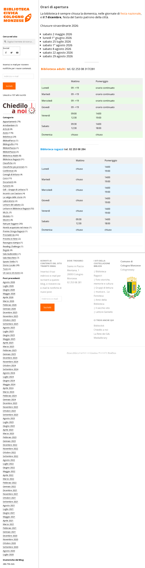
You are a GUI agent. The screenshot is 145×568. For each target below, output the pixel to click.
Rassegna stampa (11, 242)
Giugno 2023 (9, 425)
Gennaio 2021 (9, 531)
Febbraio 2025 (9, 350)
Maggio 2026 (9, 293)
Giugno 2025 (9, 335)
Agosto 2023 (9, 418)
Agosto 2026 (9, 282)
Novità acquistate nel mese (15, 227)
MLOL (5, 212)
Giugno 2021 (9, 512)
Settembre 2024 (10, 369)
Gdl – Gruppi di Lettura (14, 189)
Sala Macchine (9, 257)
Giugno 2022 (9, 467)
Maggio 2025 (9, 339)
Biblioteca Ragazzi (11, 159)
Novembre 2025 (10, 316)
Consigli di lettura (11, 174)
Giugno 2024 (9, 380)
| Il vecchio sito (102, 308)
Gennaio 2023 (9, 441)
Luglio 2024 (8, 376)
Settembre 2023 (10, 414)
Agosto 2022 (9, 460)
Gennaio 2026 (9, 308)
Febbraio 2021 (9, 528)
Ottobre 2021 (9, 497)
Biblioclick (99, 325)
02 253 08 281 (74, 282)
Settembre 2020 (10, 547)
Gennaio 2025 (9, 354)
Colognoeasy (127, 269)
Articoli (6, 129)
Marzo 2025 (8, 346)
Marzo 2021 (8, 524)
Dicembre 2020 (10, 535)
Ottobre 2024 (9, 365)
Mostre (6, 219)
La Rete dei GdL (102, 333)
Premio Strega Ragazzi (13, 231)
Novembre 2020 (10, 539)
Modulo (6, 216)
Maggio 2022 (9, 471)
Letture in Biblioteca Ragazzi (16, 208)
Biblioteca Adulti (10, 155)
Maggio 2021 (9, 516)
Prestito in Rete (10, 238)
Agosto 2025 (9, 327)
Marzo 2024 (8, 391)
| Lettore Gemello (103, 311)
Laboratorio (8, 201)
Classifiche (8, 163)
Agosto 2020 (9, 550)
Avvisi (5, 132)
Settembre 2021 (10, 501)
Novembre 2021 (10, 493)
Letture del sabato (12, 204)
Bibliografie (8, 144)
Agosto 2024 (9, 372)
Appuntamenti (9, 121)
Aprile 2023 (8, 429)
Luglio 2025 (8, 331)
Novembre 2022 (10, 448)
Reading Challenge (11, 246)
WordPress (112, 352)
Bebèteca (7, 136)
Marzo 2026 (8, 301)
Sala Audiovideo (10, 253)
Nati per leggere (10, 223)
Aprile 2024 (8, 388)
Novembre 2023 (10, 407)
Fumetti (6, 185)
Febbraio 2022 (9, 482)
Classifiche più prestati (13, 166)
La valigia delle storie (13, 197)
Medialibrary (100, 337)
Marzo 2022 (8, 478)
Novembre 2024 (10, 361)
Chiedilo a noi (101, 329)
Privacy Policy (72, 352)
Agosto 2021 (9, 505)
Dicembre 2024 (10, 357)
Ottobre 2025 (9, 320)
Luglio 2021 (8, 509)
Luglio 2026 (8, 285)
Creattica (94, 352)
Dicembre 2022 (10, 444)
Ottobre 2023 (9, 410)
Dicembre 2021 (10, 490)
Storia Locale (9, 265)
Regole (6, 250)
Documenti (8, 182)
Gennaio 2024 (9, 399)
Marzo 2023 (8, 433)
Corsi (5, 178)
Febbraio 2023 (9, 437)
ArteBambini (9, 125)
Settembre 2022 (10, 456)
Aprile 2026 (8, 297)
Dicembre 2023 (10, 403)
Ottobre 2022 (9, 452)
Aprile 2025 (8, 342)
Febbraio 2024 (9, 395)
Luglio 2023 (8, 422)
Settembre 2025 (10, 323)
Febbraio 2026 (9, 304)
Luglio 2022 (8, 463)
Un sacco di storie (11, 272)
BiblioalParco (9, 140)
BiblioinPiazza (9, 147)
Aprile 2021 (8, 520)
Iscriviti (9, 86)
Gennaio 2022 (9, 486)
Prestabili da (9, 234)
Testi (5, 269)
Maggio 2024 (9, 384)
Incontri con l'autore (12, 193)
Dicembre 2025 (10, 312)
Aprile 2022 (8, 475)
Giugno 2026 (9, 289)
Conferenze (8, 170)
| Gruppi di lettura (103, 287)
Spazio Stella (9, 261)
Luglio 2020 (8, 554)
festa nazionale (130, 13)
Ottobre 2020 (9, 543)
